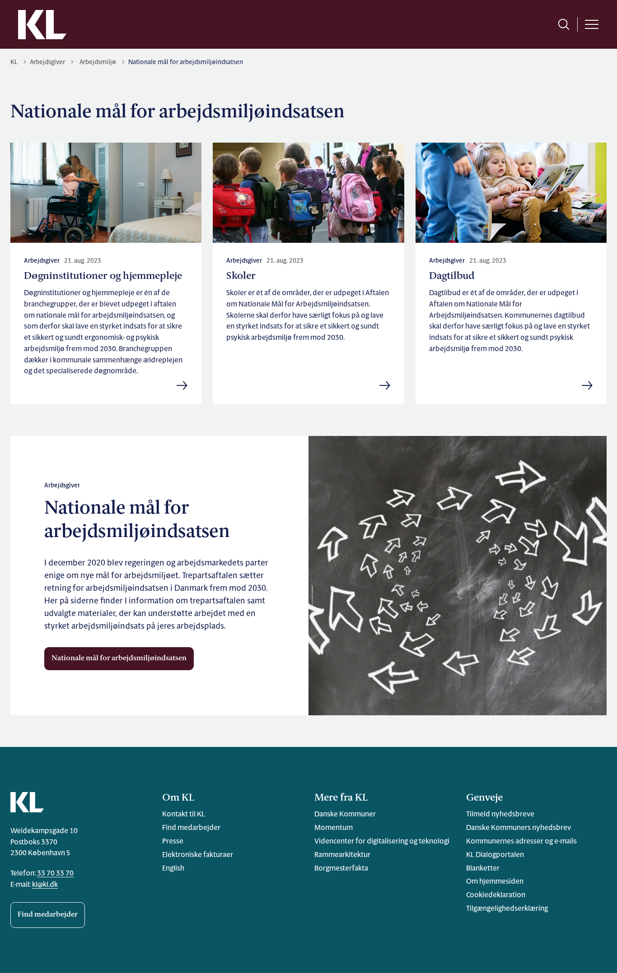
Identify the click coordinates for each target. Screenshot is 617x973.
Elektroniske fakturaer (197, 855)
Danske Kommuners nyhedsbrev (518, 828)
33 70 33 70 (55, 873)
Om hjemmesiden (495, 881)
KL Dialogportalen (495, 855)
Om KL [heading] (178, 798)
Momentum (333, 828)
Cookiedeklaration (495, 895)
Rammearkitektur (342, 855)
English (173, 868)
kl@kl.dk (45, 885)
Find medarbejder (48, 914)
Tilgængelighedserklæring (507, 909)
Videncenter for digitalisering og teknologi (381, 841)
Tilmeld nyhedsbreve (500, 814)
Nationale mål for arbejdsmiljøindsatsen (119, 658)
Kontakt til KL (183, 814)
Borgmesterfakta (341, 868)
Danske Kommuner (345, 814)
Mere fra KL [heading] (341, 798)
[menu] (591, 24)
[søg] (563, 24)
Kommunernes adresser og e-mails (521, 841)
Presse (172, 841)
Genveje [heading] (484, 798)
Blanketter (483, 868)
